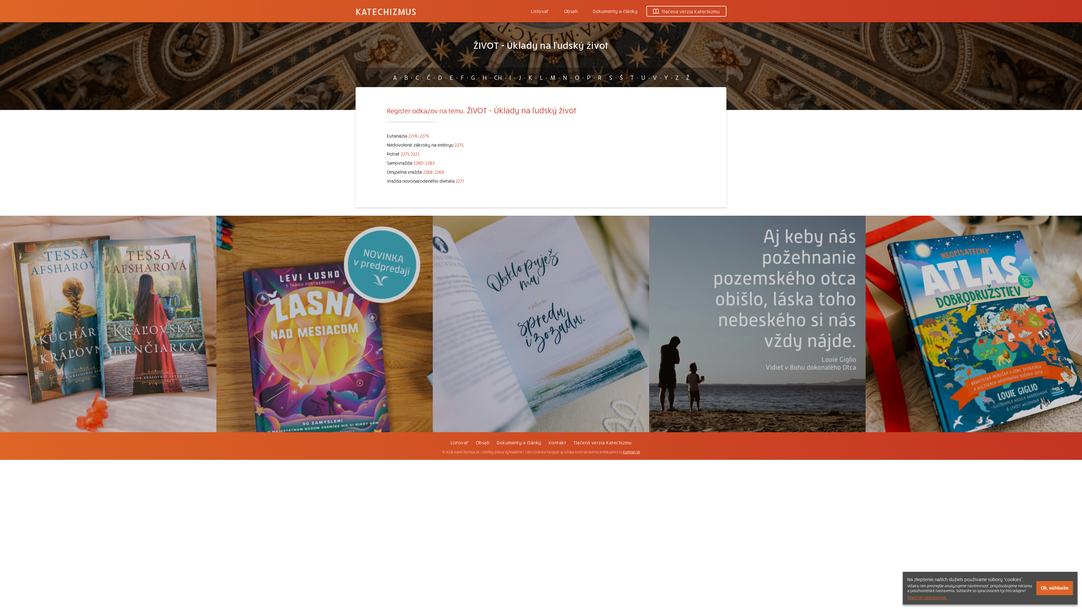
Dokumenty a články (615, 11)
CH (498, 77)
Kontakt (557, 442)
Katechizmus (386, 11)
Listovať (540, 11)
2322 (415, 153)
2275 (459, 144)
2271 (405, 153)
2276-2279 (418, 135)
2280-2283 (423, 163)
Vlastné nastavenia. (927, 597)
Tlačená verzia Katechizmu (691, 11)
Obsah (571, 11)
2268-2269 (433, 172)
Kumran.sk (631, 452)
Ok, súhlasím (1054, 588)
